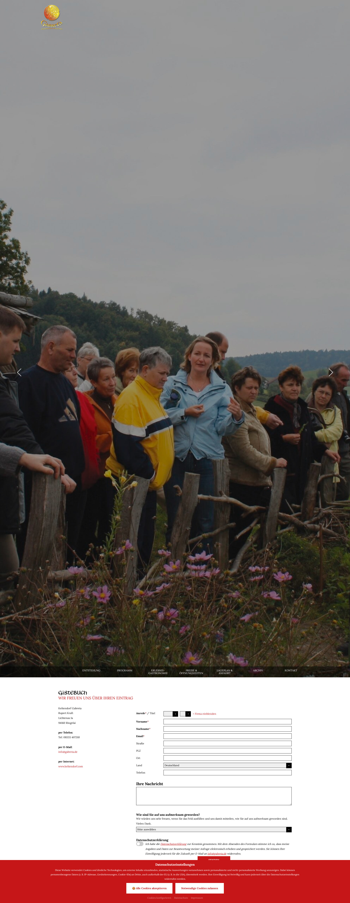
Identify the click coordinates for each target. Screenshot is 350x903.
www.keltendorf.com (70, 766)
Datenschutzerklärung (173, 844)
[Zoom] (175, 338)
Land (139, 765)
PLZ (138, 750)
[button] (19, 372)
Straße (140, 743)
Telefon (140, 772)
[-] (52, 17)
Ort (138, 758)
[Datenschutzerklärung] (139, 844)
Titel (152, 713)
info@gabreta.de (67, 751)
